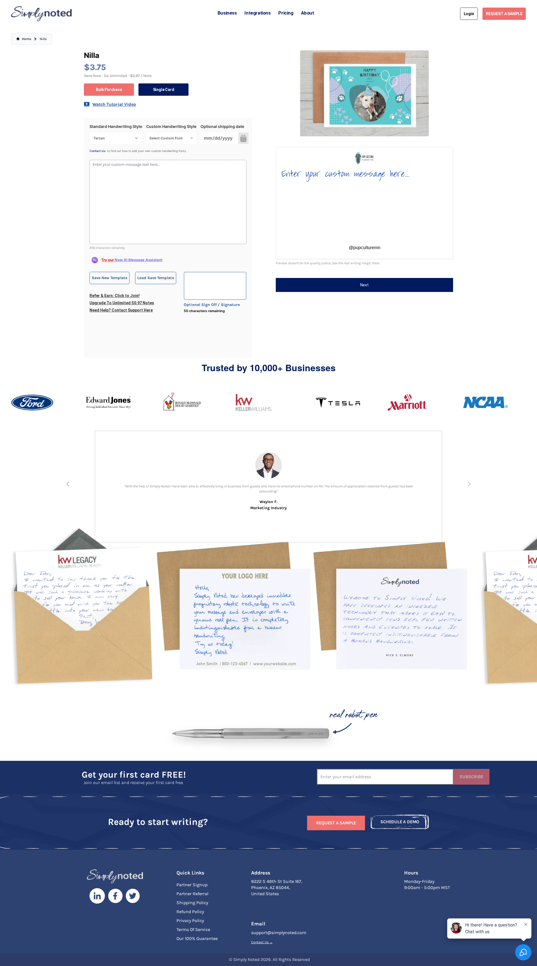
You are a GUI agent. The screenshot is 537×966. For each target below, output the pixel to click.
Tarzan (99, 138)
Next (364, 285)
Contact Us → (262, 942)
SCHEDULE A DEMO (399, 821)
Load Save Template (155, 277)
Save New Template (109, 277)
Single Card (163, 89)
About (307, 13)
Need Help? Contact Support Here (121, 310)
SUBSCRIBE (471, 776)
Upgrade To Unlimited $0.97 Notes (122, 303)
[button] (67, 484)
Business (227, 13)
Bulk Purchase (109, 89)
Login (469, 13)
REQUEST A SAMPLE (504, 13)
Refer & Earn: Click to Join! (115, 295)
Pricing (285, 13)
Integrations (257, 13)
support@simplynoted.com (278, 932)
